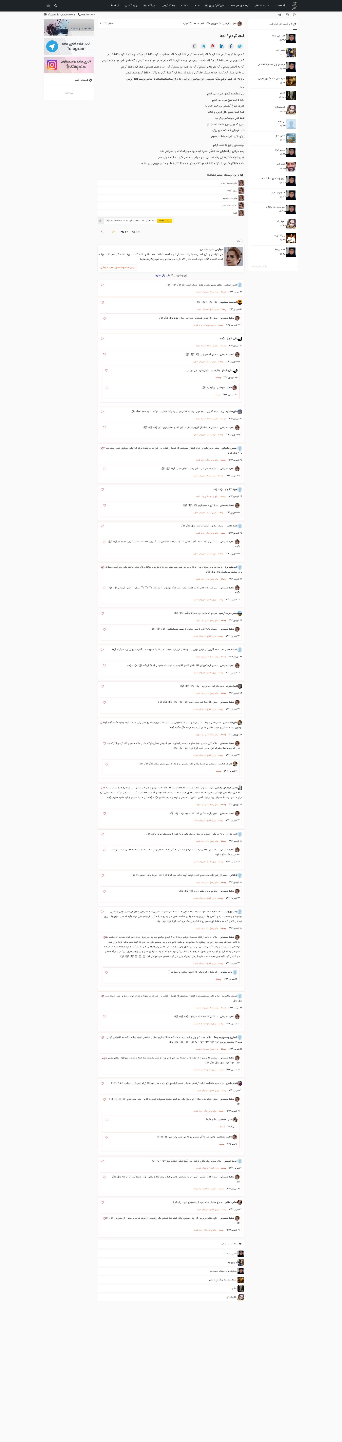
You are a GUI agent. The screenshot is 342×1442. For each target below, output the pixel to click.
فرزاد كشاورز (231, 489)
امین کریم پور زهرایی (226, 788)
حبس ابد (280, 50)
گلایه (235, 213)
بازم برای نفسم (230, 198)
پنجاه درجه (280, 235)
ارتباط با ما (114, 5)
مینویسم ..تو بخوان (275, 207)
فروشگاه (151, 5)
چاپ (185, 23)
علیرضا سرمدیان (229, 411)
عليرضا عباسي (230, 722)
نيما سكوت (231, 686)
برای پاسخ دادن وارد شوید (207, 292)
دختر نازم (280, 164)
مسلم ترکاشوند (229, 996)
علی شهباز (232, 338)
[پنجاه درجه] (291, 238)
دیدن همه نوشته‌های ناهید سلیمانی (117, 267)
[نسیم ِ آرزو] (291, 152)
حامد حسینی (230, 1161)
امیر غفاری (232, 834)
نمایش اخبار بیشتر (259, 266)
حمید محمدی (225, 1119)
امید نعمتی (231, 526)
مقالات (184, 5)
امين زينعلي (230, 285)
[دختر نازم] (291, 166)
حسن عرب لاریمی (228, 613)
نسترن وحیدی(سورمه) (225, 1037)
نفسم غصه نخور (229, 205)
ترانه (238, 241)
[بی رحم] (291, 124)
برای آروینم (232, 190)
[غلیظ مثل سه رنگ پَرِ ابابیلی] (291, 81)
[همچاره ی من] (291, 195)
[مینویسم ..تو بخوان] (291, 209)
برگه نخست (280, 5)
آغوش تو (281, 221)
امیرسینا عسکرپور (228, 302)
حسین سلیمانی (229, 448)
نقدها (197, 5)
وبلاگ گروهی (168, 5)
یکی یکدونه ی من (228, 183)
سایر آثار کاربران (216, 5)
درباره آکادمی (131, 5)
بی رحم (281, 121)
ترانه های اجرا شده (240, 5)
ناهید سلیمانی (207, 249)
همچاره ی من (278, 192)
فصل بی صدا (278, 36)
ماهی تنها (280, 135)
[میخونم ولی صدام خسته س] (291, 67)
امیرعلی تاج (231, 567)
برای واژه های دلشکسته (273, 178)
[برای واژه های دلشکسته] (291, 181)
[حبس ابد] (291, 52)
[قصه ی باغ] (291, 252)
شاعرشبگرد (280, 107)
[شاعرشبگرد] (291, 109)
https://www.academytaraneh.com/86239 (126, 221)
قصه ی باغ (280, 249)
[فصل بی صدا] (291, 38)
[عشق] (291, 95)
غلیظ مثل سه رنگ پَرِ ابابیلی (271, 78)
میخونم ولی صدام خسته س (271, 64)
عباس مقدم (231, 1202)
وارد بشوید (159, 275)
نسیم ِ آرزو (280, 150)
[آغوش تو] (291, 223)
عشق (282, 93)
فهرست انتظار (262, 5)
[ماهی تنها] (291, 138)
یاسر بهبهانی (231, 912)
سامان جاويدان (229, 649)
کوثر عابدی (231, 1083)
